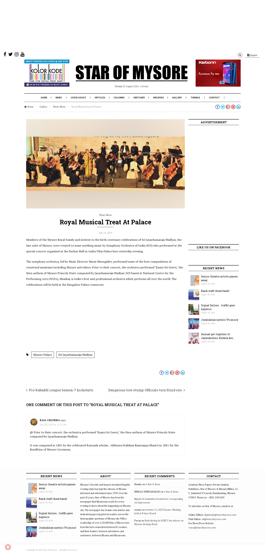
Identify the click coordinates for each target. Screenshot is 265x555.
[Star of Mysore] (123, 77)
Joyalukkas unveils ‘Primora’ (219, 319)
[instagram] (17, 55)
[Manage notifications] (8, 547)
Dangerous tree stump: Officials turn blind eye (145, 390)
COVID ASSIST (78, 97)
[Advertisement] (108, 25)
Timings (195, 97)
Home (44, 97)
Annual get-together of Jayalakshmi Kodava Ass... (218, 336)
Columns (119, 97)
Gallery (177, 97)
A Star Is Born (152, 484)
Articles (100, 97)
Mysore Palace (42, 355)
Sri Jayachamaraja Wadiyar (75, 355)
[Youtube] (23, 55)
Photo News (59, 106)
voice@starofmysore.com (202, 527)
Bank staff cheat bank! (215, 291)
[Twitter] (10, 55)
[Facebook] (5, 55)
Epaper (253, 55)
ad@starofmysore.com (214, 519)
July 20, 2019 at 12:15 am (53, 424)
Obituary (139, 97)
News (59, 97)
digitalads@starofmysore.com (220, 514)
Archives (158, 97)
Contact (214, 97)
